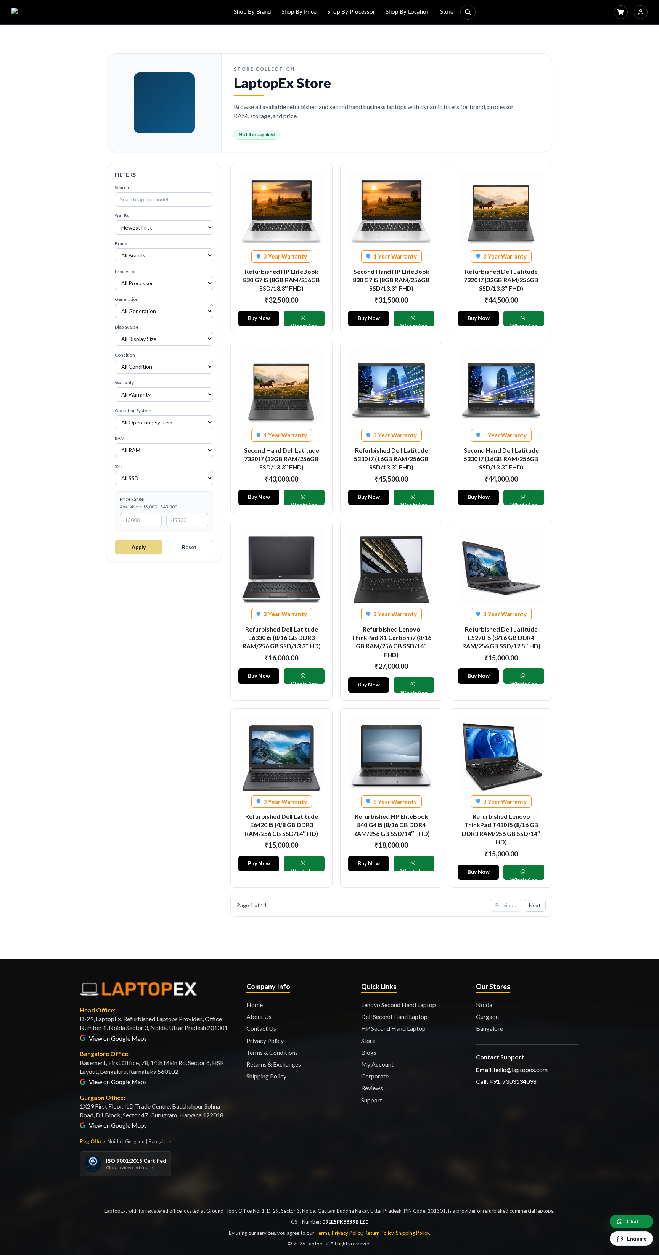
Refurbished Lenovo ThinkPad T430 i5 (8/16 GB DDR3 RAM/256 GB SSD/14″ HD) (501, 829)
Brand (121, 243)
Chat (633, 1221)
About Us (259, 1016)
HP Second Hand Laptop (393, 1028)
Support (371, 1100)
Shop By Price (299, 12)
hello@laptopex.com (521, 1069)
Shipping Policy (266, 1076)
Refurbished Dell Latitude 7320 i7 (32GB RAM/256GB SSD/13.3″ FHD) (501, 280)
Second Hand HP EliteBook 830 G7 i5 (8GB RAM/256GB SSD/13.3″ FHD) (391, 280)
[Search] (468, 12)
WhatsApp (304, 324)
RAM (120, 438)
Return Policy (379, 1233)
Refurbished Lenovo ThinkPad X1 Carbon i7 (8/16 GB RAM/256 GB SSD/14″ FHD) (391, 641)
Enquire (636, 1238)
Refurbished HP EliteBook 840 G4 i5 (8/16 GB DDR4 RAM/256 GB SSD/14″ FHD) (391, 825)
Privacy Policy (265, 1040)
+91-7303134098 (513, 1081)
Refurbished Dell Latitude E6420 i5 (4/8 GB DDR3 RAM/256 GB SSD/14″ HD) (281, 825)
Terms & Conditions (272, 1052)
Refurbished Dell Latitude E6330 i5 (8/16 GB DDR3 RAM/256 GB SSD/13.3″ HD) (282, 637)
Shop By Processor (351, 12)
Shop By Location (407, 12)
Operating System (133, 410)
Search (122, 187)
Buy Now (259, 318)
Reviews (372, 1087)
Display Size (126, 327)
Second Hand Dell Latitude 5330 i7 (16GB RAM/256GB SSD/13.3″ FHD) (501, 459)
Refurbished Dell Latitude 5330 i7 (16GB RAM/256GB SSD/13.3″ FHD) (391, 459)
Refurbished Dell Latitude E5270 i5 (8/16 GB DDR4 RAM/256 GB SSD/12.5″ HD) (501, 637)
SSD (118, 466)
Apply (139, 547)
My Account (377, 1064)
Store (446, 12)
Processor (125, 271)
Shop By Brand (252, 12)
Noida (484, 1004)
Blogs (368, 1052)
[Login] (641, 12)
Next (535, 905)
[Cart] (621, 12)
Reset (189, 547)
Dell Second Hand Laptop (394, 1016)
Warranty (124, 383)
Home (254, 1004)
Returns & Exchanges (273, 1064)
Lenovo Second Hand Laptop (398, 1004)
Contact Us (261, 1028)
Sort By (122, 216)
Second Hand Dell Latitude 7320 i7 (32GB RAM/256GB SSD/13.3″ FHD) (281, 459)
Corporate (375, 1076)
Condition (125, 355)
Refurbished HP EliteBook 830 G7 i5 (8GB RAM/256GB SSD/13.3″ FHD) (281, 280)
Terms (322, 1233)
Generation (126, 299)
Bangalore (489, 1028)
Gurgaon (487, 1016)
